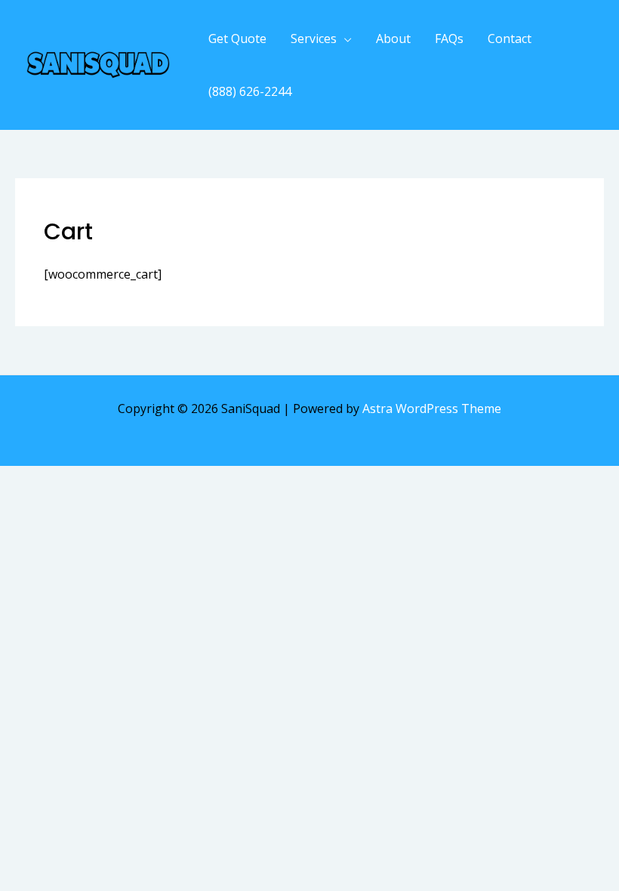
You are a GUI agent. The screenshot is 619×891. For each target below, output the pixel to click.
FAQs (449, 38)
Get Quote (237, 38)
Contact (509, 38)
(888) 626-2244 (249, 91)
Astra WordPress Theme (431, 408)
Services (314, 38)
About (393, 38)
